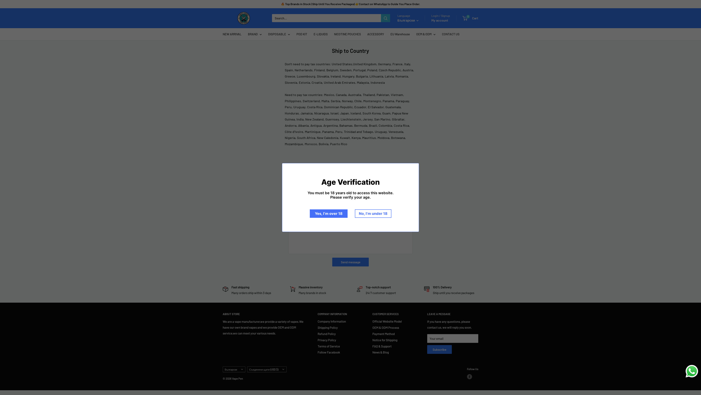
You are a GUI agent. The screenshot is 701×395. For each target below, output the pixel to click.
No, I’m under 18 (373, 213)
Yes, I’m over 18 (328, 213)
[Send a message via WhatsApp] (692, 371)
